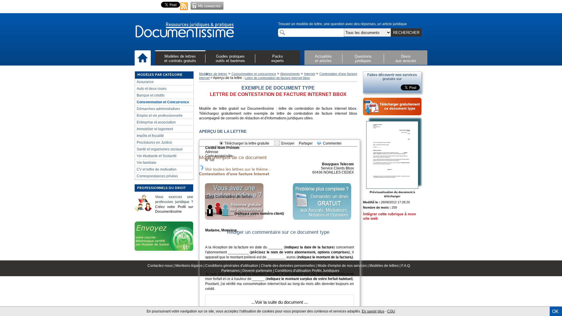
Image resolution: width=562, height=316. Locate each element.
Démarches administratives (158, 109)
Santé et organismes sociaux (160, 149)
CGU (391, 311)
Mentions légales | (190, 266)
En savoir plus (373, 311)
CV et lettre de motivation (157, 169)
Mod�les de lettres (213, 73)
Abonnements (290, 73)
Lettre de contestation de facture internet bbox (277, 78)
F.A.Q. (406, 266)
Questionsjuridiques (363, 58)
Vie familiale (146, 163)
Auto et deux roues (152, 89)
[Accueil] (143, 58)
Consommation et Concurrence (163, 102)
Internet (309, 73)
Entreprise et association (156, 122)
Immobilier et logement (155, 129)
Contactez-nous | (161, 266)
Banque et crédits (151, 95)
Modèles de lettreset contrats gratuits (180, 58)
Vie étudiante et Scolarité (157, 156)
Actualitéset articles (323, 58)
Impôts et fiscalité (150, 136)
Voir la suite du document (279, 302)
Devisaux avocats (405, 58)
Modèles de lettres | (385, 266)
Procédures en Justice (154, 142)
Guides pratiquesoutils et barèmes (230, 58)
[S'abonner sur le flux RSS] (184, 10)
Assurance (145, 82)
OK (555, 311)
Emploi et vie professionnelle (160, 116)
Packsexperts (277, 58)
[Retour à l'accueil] (184, 30)
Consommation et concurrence (254, 73)
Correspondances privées (157, 176)
